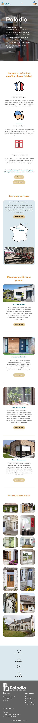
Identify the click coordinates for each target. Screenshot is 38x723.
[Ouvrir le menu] (21, 3)
